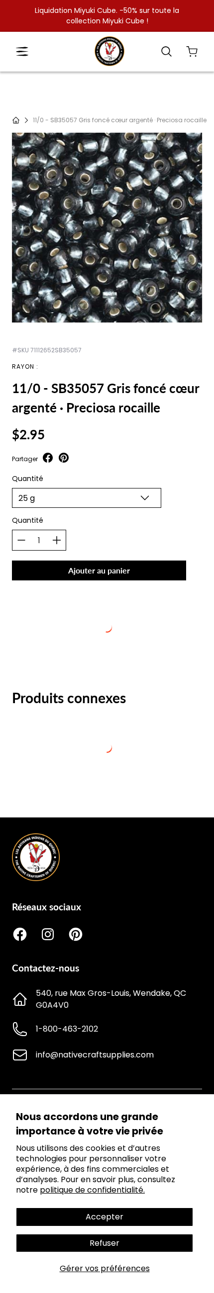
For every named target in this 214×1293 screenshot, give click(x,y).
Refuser (104, 1243)
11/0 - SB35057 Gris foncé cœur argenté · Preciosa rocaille (120, 120)
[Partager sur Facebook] (48, 459)
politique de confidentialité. (92, 1190)
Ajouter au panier (99, 570)
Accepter (104, 1216)
